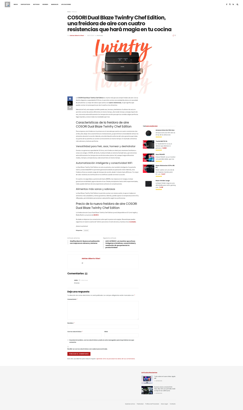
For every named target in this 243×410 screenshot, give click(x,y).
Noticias (36, 4)
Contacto (173, 404)
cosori (86, 230)
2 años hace (84, 280)
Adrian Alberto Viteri (77, 35)
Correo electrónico (75, 332)
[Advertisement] (159, 108)
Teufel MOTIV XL (161, 141)
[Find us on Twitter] (230, 4)
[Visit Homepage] (7, 4)
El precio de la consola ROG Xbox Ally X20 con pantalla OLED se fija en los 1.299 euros (164, 389)
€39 (161, 187)
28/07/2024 (90, 35)
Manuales (54, 4)
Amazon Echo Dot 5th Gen (165, 130)
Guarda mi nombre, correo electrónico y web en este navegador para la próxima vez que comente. (101, 341)
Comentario (72, 299)
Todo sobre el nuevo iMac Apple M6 (164, 377)
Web (106, 332)
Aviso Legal (164, 404)
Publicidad (140, 404)
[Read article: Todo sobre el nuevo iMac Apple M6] (147, 380)
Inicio (16, 4)
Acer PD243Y (160, 154)
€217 (163, 174)
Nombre (71, 323)
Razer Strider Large (163, 181)
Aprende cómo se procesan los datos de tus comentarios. (115, 359)
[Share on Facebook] (70, 98)
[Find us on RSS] (233, 4)
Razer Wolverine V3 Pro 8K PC (165, 166)
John (76, 280)
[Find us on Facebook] (226, 4)
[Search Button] (237, 4)
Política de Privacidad (152, 404)
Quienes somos (130, 404)
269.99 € (95, 215)
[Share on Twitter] (70, 103)
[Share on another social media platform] (70, 108)
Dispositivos (25, 4)
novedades (132, 222)
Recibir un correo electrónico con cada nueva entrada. (87, 349)
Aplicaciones (66, 4)
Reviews (45, 4)
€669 (164, 148)
